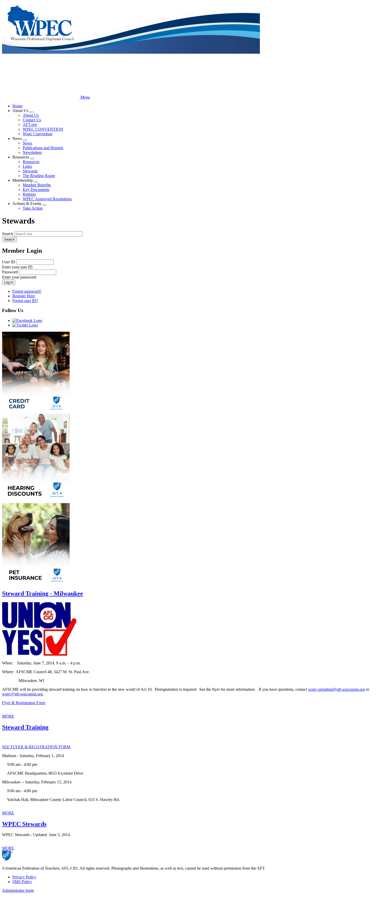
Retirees (29, 194)
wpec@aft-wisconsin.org (22, 694)
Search (7, 234)
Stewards (30, 171)
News (27, 143)
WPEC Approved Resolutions (47, 199)
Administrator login (18, 890)
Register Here (23, 296)
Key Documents (36, 189)
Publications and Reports (43, 148)
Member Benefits (37, 185)
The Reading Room (39, 175)
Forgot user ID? (25, 300)
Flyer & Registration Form (23, 703)
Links (27, 166)
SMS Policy (22, 881)
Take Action (33, 208)
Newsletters (32, 152)
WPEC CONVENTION (43, 129)
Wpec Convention (37, 134)
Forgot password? (27, 291)
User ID (8, 262)
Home (17, 106)
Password (10, 272)
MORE (8, 716)
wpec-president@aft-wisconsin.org (336, 689)
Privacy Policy (24, 877)
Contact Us (32, 120)
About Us (31, 115)
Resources (31, 162)
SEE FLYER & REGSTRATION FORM (36, 747)
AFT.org (30, 124)
